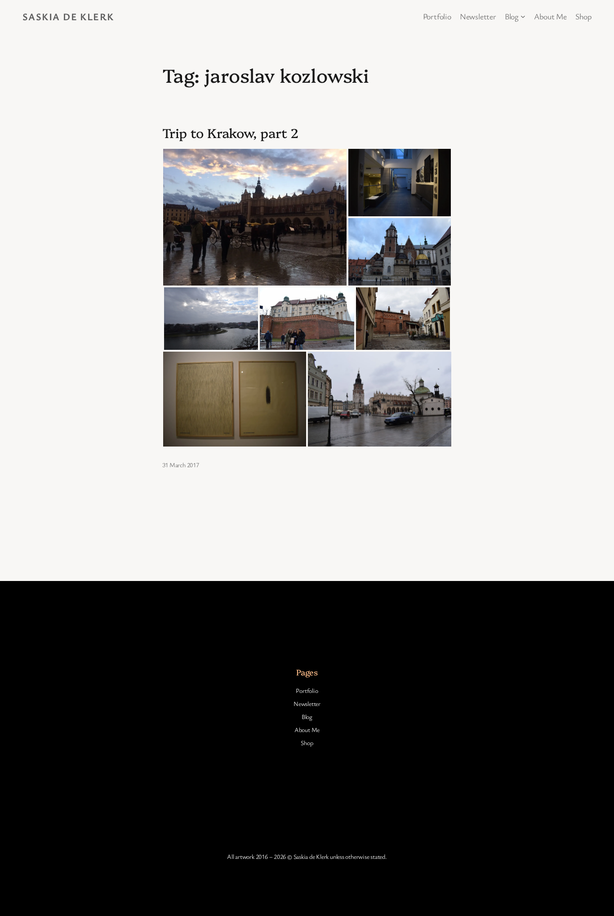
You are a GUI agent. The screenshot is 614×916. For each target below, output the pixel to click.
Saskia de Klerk (68, 16)
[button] (255, 217)
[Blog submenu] (523, 16)
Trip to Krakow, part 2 (230, 132)
